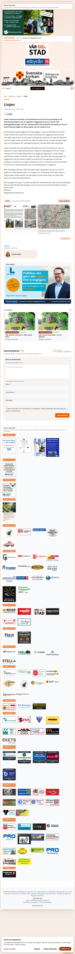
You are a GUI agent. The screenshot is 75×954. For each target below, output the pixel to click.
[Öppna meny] (72, 88)
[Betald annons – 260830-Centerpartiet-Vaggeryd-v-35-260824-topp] (37, 22)
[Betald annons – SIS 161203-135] (9, 812)
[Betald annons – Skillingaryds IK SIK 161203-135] (52, 792)
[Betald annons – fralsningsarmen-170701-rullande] (39, 673)
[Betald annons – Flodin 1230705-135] (39, 652)
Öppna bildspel (64, 201)
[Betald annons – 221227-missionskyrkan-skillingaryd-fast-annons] (24, 672)
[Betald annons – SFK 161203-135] (24, 802)
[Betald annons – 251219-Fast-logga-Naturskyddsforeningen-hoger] (37, 850)
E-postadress (10, 392)
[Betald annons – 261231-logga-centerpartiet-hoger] (24, 756)
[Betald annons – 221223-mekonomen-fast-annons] (39, 706)
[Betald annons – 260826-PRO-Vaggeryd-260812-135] (9, 445)
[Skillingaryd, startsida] (37, 88)
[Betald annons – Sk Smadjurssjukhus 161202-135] (24, 589)
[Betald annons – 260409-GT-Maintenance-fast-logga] (9, 557)
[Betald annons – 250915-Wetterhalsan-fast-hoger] (52, 568)
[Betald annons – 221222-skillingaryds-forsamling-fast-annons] (37, 76)
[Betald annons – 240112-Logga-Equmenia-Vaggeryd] (22, 694)
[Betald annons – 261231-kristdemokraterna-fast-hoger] (39, 756)
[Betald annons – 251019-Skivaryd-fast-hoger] (39, 827)
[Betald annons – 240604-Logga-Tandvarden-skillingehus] (24, 566)
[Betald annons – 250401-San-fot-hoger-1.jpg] (52, 557)
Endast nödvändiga (50, 949)
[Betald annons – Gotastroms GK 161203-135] (24, 792)
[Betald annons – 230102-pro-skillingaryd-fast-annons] (52, 851)
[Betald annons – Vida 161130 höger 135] (24, 719)
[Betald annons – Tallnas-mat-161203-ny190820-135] (9, 533)
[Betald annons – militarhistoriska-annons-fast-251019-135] (24, 861)
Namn (8, 384)
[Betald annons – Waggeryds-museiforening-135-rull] (37, 837)
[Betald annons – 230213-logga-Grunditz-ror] (9, 579)
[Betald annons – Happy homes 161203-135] (52, 611)
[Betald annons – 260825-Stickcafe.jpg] (24, 445)
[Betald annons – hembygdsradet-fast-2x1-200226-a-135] (9, 851)
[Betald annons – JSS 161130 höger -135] (24, 731)
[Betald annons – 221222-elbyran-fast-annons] (37, 62)
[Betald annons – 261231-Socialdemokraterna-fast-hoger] (52, 756)
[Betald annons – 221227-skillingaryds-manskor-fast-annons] (52, 826)
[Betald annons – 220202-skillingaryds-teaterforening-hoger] (24, 839)
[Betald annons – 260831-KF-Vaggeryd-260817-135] (9, 489)
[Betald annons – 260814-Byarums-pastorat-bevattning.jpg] (9, 512)
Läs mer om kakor (10, 949)
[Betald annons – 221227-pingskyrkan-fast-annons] (9, 683)
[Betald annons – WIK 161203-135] (37, 802)
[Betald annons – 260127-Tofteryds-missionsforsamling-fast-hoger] (9, 673)
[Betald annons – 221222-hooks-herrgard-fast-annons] (52, 533)
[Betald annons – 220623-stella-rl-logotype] (9, 661)
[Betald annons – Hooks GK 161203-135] (22, 813)
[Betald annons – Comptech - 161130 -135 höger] (37, 731)
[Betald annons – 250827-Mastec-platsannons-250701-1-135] (9, 470)
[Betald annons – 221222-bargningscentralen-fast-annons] (9, 707)
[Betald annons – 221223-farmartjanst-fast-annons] (9, 567)
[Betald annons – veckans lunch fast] (39, 530)
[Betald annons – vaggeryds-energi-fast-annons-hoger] (9, 874)
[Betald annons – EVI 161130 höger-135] (52, 731)
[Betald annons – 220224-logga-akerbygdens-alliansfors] (37, 683)
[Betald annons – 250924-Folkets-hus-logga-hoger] (24, 638)
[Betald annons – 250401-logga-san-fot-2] (9, 594)
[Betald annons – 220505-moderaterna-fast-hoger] (9, 773)
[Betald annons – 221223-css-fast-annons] (37, 578)
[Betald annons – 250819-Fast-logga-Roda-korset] (9, 621)
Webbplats (9, 400)
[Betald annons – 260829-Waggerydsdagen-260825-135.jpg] (39, 447)
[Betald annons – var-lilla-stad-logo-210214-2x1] (37, 49)
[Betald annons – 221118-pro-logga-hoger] (9, 837)
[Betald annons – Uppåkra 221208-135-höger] (9, 740)
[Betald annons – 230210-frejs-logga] (9, 635)
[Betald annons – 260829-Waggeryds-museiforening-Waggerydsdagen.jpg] (52, 447)
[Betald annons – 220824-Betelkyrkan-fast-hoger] (9, 694)
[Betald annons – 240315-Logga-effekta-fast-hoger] (52, 578)
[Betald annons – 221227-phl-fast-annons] (24, 556)
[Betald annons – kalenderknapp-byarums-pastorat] (52, 673)
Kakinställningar (37, 905)
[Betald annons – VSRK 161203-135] (39, 792)
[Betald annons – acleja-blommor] (24, 622)
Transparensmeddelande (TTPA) (12, 40)
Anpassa (37, 949)
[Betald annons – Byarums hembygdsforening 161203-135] (9, 861)
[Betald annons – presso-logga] (52, 720)
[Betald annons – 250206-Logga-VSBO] (24, 652)
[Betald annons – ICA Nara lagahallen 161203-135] (24, 532)
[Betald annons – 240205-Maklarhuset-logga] (9, 651)
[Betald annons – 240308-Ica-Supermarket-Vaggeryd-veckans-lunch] (9, 544)
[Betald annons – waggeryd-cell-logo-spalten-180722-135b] (9, 731)
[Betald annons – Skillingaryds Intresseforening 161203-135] (9, 827)
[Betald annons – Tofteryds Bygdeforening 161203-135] (52, 837)
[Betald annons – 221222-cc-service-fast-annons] (24, 706)
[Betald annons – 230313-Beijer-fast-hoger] (9, 610)
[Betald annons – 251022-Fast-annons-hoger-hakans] (37, 567)
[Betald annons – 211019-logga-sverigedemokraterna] (9, 755)
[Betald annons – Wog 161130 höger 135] (39, 719)
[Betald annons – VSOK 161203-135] (9, 802)
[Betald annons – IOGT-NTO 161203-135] (24, 827)
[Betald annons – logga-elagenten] (24, 611)
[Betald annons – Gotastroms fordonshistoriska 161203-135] (22, 851)
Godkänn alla (65, 949)
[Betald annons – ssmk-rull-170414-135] (52, 802)
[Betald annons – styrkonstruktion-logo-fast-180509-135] (9, 719)
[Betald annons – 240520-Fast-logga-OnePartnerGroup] (52, 653)
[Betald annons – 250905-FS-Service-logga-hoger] (39, 556)
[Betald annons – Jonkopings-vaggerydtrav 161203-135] (9, 792)
